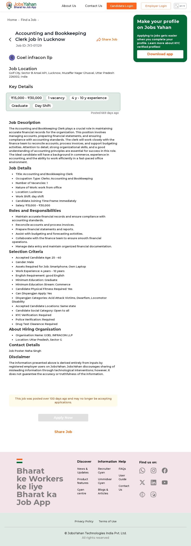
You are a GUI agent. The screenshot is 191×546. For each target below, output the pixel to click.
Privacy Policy (84, 521)
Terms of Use (108, 521)
